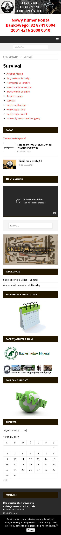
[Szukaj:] (30, 46)
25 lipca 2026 (25, 151)
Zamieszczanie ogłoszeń (14, 138)
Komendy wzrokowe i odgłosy (23, 118)
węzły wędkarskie (16, 105)
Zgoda (31, 530)
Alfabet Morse (15, 73)
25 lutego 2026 (27, 165)
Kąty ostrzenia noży (18, 78)
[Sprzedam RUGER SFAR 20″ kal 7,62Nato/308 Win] (9, 147)
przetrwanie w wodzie (19, 87)
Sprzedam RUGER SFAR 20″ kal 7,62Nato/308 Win (34, 146)
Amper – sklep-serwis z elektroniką (21, 285)
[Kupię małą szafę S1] (9, 164)
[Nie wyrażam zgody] (57, 525)
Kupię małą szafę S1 (30, 161)
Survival (11, 100)
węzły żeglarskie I (16, 109)
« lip (5, 479)
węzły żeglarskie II (17, 114)
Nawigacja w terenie (18, 82)
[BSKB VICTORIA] (30, 12)
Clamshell (17, 179)
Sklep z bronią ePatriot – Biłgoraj (20, 279)
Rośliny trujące (15, 96)
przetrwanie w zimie (18, 91)
